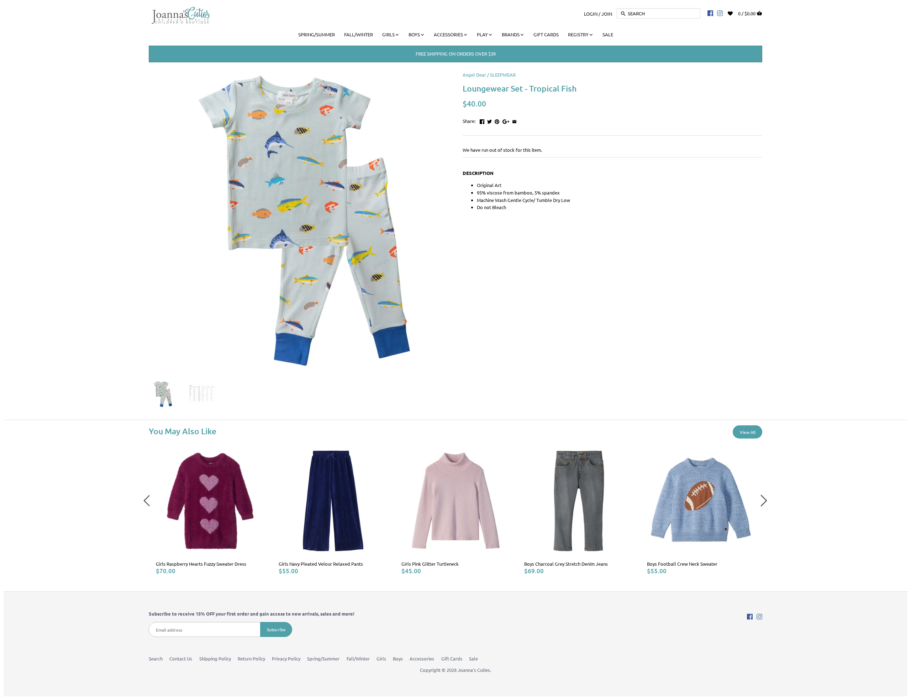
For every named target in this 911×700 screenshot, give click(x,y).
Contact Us (180, 658)
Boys (398, 658)
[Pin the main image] (497, 120)
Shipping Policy (215, 658)
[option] (210, 511)
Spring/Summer (323, 658)
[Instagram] (720, 13)
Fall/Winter (358, 658)
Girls (381, 658)
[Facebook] (710, 13)
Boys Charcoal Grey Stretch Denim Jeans (566, 564)
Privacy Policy (286, 658)
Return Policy (251, 658)
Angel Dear (474, 75)
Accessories (422, 658)
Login (590, 13)
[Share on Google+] (506, 120)
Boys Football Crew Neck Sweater (682, 564)
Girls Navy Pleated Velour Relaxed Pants (321, 564)
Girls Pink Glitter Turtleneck (430, 564)
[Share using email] (514, 120)
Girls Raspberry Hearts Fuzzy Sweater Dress (201, 564)
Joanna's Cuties (474, 670)
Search (156, 658)
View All (747, 432)
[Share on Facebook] (482, 120)
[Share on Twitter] (489, 120)
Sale (473, 658)
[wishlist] (735, 13)
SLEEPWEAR (503, 75)
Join (606, 13)
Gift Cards (451, 658)
